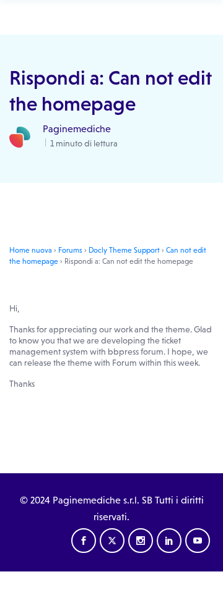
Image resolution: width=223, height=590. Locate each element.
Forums (70, 250)
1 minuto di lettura (83, 143)
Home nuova (30, 250)
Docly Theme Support (124, 250)
